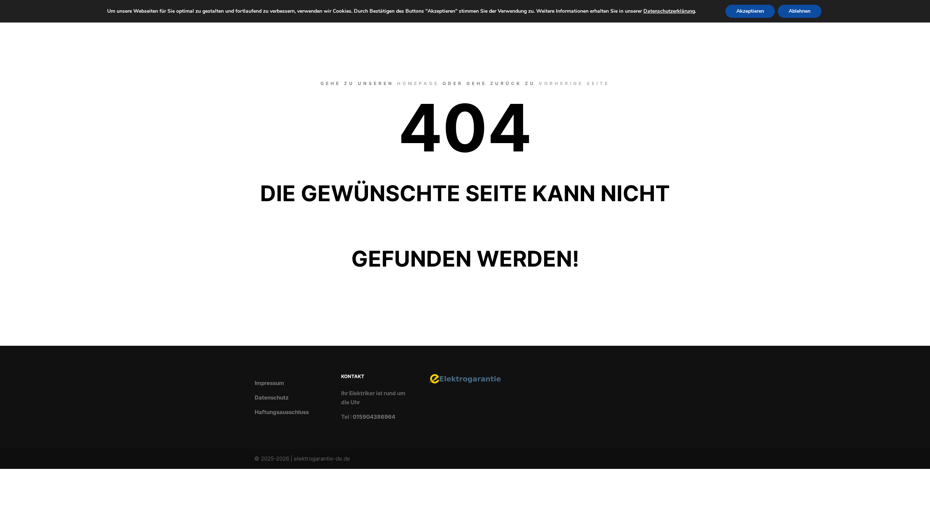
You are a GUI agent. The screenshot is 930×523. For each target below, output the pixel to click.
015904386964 (374, 416)
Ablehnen (799, 11)
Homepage (418, 83)
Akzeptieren (750, 11)
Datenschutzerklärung (669, 11)
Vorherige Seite (574, 83)
